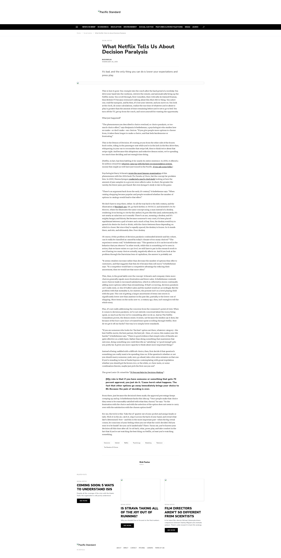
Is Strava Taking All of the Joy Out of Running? (139, 512)
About (119, 548)
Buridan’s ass (121, 207)
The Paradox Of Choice (111, 447)
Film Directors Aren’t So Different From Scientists (183, 512)
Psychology (136, 443)
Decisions (107, 443)
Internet (117, 443)
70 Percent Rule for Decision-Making (146, 372)
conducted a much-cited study (142, 179)
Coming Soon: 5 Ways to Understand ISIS (95, 487)
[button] (77, 27)
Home (79, 33)
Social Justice (88, 33)
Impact (125, 548)
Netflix (126, 443)
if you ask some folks (162, 167)
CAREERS (150, 548)
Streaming (148, 443)
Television (159, 443)
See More (83, 501)
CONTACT (133, 548)
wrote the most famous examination (144, 173)
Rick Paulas (107, 59)
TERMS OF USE (159, 548)
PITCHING (142, 548)
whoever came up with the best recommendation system (147, 164)
